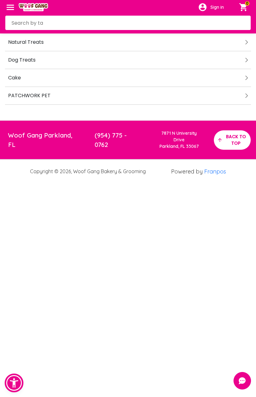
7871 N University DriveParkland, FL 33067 (179, 139)
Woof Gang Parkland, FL (40, 139)
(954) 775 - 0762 (111, 139)
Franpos (215, 171)
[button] (14, 383)
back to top (236, 139)
